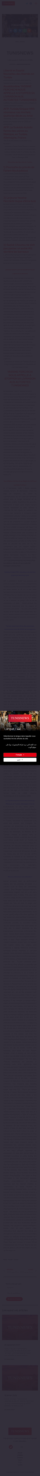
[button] (37, 713)
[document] (20, 738)
